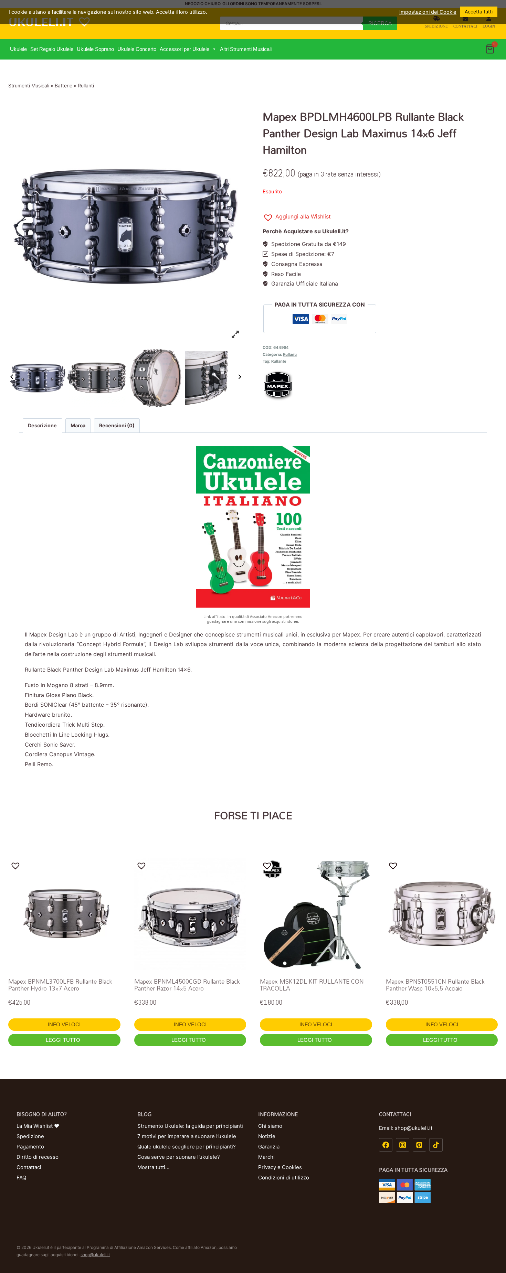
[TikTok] (436, 1145)
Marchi (266, 1157)
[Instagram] (402, 1145)
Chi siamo (270, 1126)
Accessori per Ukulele (184, 49)
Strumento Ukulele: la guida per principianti (190, 1126)
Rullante (278, 361)
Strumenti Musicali (28, 85)
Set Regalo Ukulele (51, 49)
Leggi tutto (64, 1040)
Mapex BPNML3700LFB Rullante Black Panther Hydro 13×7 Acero (60, 985)
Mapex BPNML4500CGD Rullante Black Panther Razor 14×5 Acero (187, 985)
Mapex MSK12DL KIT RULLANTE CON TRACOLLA (312, 985)
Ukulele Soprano (95, 49)
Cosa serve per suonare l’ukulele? (178, 1157)
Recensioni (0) (117, 425)
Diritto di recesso (38, 1157)
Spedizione (436, 26)
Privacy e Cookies (280, 1167)
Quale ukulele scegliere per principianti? (186, 1146)
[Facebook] (385, 1145)
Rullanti (86, 85)
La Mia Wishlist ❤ (38, 1126)
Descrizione (42, 425)
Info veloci (64, 1024)
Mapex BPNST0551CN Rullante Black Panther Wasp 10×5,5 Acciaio (435, 985)
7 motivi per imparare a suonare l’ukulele (186, 1136)
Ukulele (18, 49)
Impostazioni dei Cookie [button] (427, 12)
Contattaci (465, 26)
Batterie (63, 85)
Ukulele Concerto (136, 49)
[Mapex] (380, 385)
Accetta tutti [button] (479, 11)
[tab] (42, 425)
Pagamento (30, 1146)
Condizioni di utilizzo (283, 1177)
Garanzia (269, 1146)
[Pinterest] (419, 1145)
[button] (214, 49)
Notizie (266, 1136)
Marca (78, 425)
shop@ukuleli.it (95, 1254)
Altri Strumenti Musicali (246, 49)
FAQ (21, 1177)
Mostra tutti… (153, 1167)
